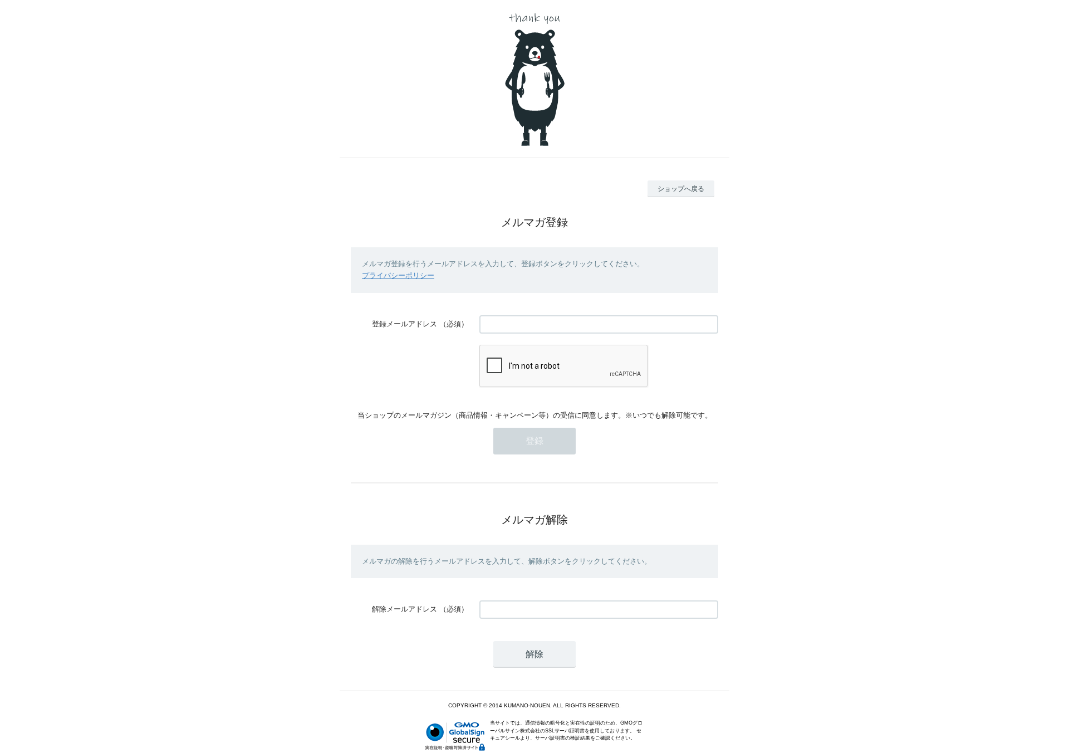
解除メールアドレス (404, 609)
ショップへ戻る (681, 189)
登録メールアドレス (404, 324)
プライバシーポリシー (398, 275)
